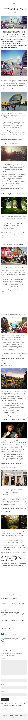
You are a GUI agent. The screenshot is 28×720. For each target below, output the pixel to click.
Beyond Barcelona (12, 603)
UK (1, 604)
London (23, 603)
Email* (2, 684)
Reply (9, 645)
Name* (2, 678)
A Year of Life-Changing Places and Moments (13, 620)
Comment (3, 658)
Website (2, 691)
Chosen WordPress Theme (10, 715)
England (18, 603)
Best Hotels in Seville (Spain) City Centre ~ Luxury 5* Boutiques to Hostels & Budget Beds (12, 613)
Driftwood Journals (14, 9)
